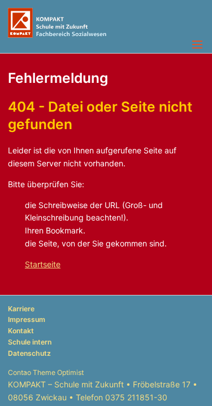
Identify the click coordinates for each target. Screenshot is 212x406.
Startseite (42, 264)
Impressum (26, 319)
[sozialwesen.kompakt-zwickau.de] (106, 23)
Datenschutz (29, 353)
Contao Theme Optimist (46, 372)
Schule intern (29, 342)
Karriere (21, 308)
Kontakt (21, 330)
